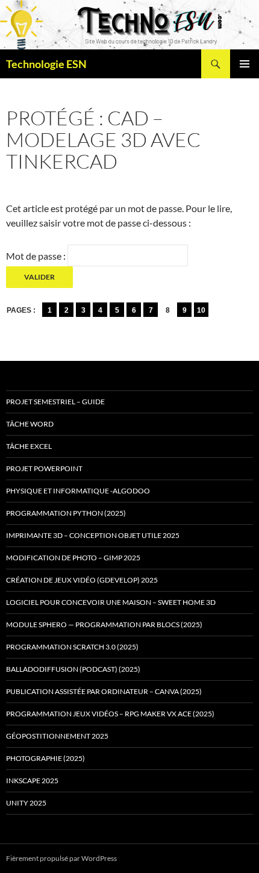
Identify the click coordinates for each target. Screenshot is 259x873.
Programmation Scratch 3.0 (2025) (72, 646)
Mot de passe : (36, 255)
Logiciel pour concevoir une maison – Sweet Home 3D (111, 602)
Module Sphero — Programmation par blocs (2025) (104, 624)
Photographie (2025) (45, 758)
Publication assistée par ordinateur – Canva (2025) (104, 691)
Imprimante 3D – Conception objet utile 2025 (92, 535)
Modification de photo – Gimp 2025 (73, 557)
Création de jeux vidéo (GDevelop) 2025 (82, 579)
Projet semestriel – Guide (55, 401)
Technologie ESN (46, 63)
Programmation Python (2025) (66, 513)
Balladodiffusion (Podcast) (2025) (73, 669)
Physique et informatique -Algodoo (78, 490)
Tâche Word (30, 423)
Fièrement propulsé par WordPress (61, 858)
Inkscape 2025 (32, 780)
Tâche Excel (29, 446)
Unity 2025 (26, 802)
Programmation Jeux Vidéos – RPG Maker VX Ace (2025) (110, 713)
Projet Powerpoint (44, 468)
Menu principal (244, 63)
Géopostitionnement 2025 (57, 735)
